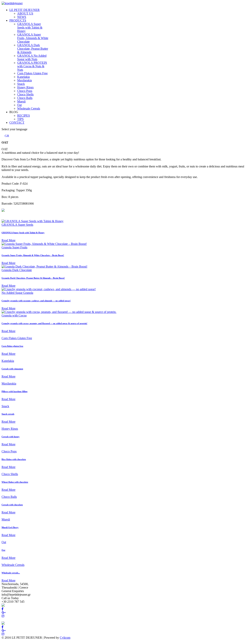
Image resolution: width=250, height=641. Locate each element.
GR (7, 136)
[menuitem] (24, 10)
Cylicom (65, 637)
